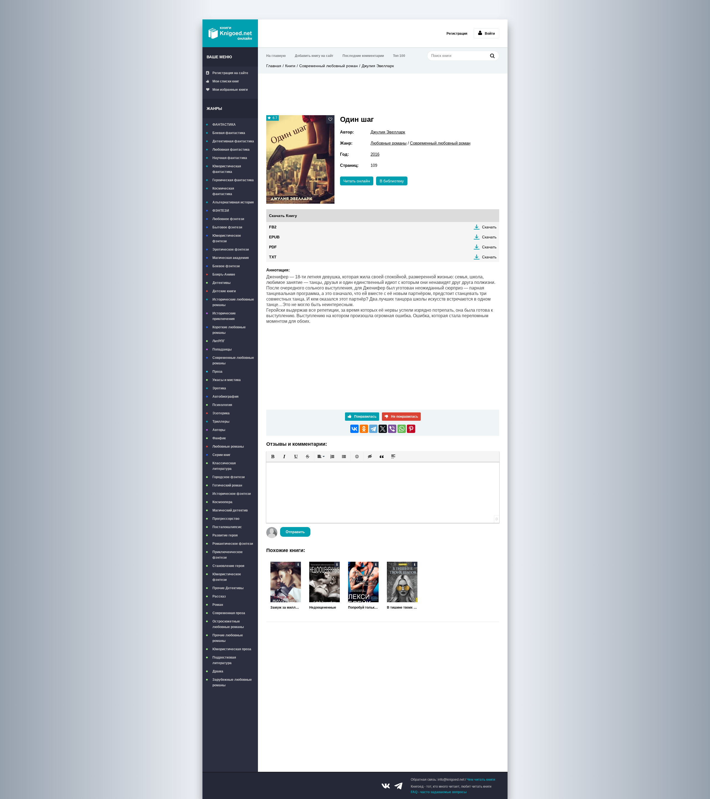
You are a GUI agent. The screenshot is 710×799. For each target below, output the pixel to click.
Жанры (214, 108)
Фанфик (219, 438)
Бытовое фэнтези (227, 227)
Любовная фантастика (231, 150)
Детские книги (224, 291)
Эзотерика (221, 413)
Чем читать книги (481, 780)
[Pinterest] (411, 429)
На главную (276, 56)
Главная (273, 66)
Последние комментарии (363, 56)
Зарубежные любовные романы (232, 682)
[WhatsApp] (401, 429)
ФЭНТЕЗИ (220, 211)
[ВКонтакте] (354, 429)
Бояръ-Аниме (223, 274)
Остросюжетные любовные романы (228, 624)
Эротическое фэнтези (230, 249)
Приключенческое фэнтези (227, 554)
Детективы (221, 283)
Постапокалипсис (227, 527)
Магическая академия (230, 258)
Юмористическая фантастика (226, 169)
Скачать (489, 227)
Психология (222, 405)
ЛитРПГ (218, 341)
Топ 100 (399, 56)
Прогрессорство (225, 519)
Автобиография (225, 397)
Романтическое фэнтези (232, 544)
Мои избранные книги (230, 90)
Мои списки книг (225, 81)
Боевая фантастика (228, 133)
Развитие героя (225, 535)
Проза (217, 372)
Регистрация (457, 34)
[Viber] (392, 429)
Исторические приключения (224, 316)
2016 (375, 154)
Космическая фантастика (223, 191)
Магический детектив (230, 510)
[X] (383, 429)
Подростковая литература (224, 660)
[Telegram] (373, 429)
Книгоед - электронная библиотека (230, 33)
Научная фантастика (229, 158)
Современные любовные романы (233, 360)
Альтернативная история (233, 202)
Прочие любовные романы (227, 638)
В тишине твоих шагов (402, 607)
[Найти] (492, 56)
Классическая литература (224, 466)
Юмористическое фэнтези (226, 238)
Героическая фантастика (233, 180)
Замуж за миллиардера (285, 607)
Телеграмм (398, 786)
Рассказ (219, 596)
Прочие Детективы (228, 588)
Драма (217, 671)
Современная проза (228, 613)
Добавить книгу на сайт (314, 56)
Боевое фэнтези (226, 266)
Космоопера (222, 502)
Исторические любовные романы (233, 302)
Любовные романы (228, 446)
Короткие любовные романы (229, 330)
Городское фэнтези (228, 477)
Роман (217, 605)
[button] (272, 456)
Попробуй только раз (363, 607)
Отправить (295, 532)
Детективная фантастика (233, 141)
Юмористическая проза (231, 649)
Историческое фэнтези (231, 494)
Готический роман (227, 485)
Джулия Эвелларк (378, 66)
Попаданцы (222, 349)
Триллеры (220, 422)
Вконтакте (386, 786)
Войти (490, 34)
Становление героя (228, 566)
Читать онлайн (356, 181)
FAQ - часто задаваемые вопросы (438, 792)
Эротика (219, 388)
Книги (290, 66)
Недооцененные (322, 607)
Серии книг (221, 455)
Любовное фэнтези (228, 219)
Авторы (218, 430)
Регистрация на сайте (230, 73)
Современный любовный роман (328, 66)
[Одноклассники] (364, 429)
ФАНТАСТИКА (224, 125)
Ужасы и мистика (226, 380)
